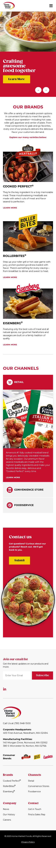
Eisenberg (13, 323)
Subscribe (42, 675)
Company (9, 803)
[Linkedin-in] (4, 689)
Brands (8, 775)
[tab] (28, 382)
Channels (34, 775)
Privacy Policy (28, 842)
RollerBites (14, 256)
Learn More (16, 79)
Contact (33, 803)
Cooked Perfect (18, 186)
